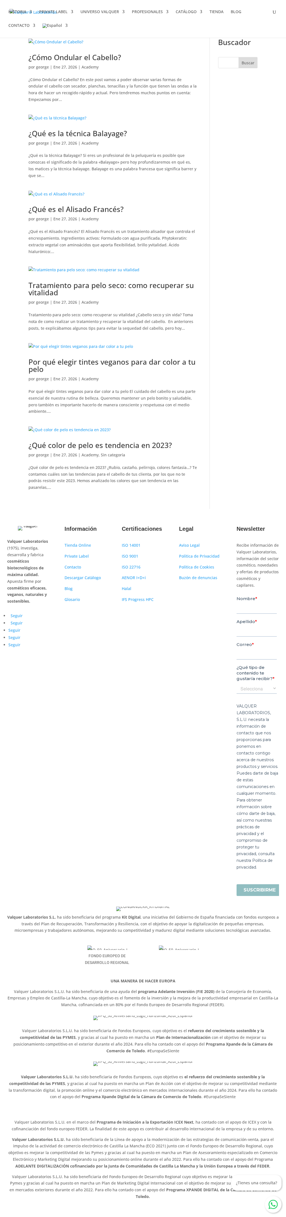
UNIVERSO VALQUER (99, 12)
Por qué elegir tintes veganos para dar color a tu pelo (112, 365)
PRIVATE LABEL (53, 12)
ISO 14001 (131, 545)
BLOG (236, 12)
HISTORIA (17, 12)
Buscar (248, 62)
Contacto (73, 567)
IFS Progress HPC (138, 599)
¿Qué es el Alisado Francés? (76, 209)
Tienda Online (78, 545)
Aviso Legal (189, 545)
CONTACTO (19, 25)
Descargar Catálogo (83, 577)
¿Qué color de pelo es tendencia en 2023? (100, 445)
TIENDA (216, 12)
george (42, 67)
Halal (126, 588)
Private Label (77, 556)
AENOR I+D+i (134, 577)
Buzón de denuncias (198, 577)
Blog (69, 588)
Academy (90, 67)
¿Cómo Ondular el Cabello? (74, 57)
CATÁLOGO (186, 12)
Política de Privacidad (199, 556)
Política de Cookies (196, 567)
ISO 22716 (131, 567)
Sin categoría (113, 454)
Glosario (72, 599)
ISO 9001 (130, 556)
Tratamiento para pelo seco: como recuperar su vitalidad (111, 289)
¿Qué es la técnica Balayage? (77, 133)
